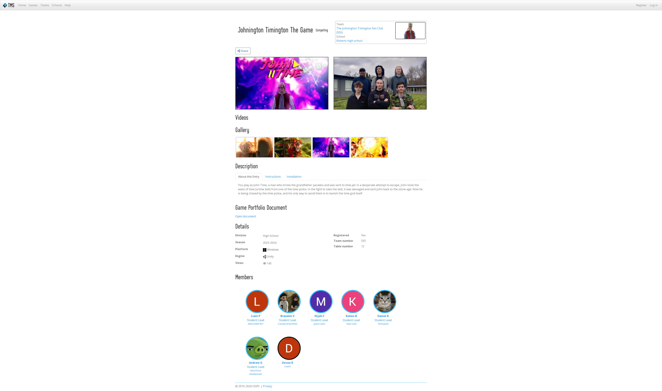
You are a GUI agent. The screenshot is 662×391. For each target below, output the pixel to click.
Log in (654, 5)
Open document (245, 216)
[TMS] (8, 5)
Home (22, 5)
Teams (44, 5)
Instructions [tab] (273, 177)
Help (68, 5)
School (340, 36)
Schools (57, 5)
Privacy (267, 386)
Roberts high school (349, 41)
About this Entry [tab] (248, 177)
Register (641, 5)
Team (340, 24)
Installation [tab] (294, 177)
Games (33, 5)
